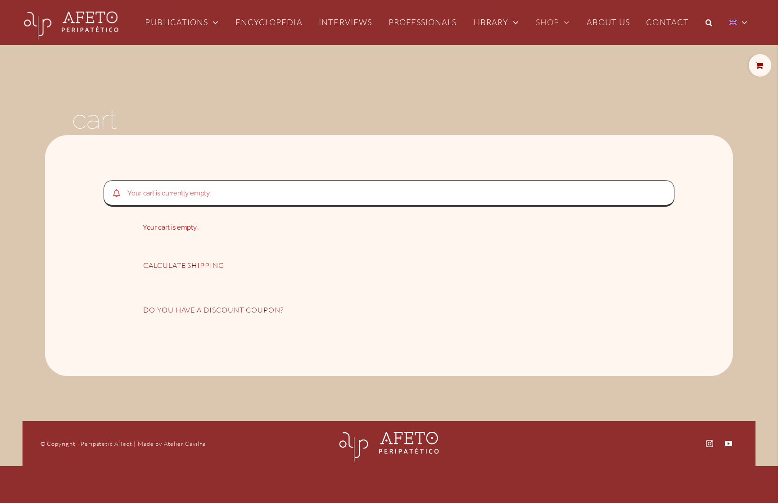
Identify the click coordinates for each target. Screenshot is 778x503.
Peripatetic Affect (107, 443)
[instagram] (709, 443)
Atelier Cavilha (185, 443)
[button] (709, 22)
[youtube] (728, 443)
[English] (738, 22)
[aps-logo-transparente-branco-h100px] (71, 4)
